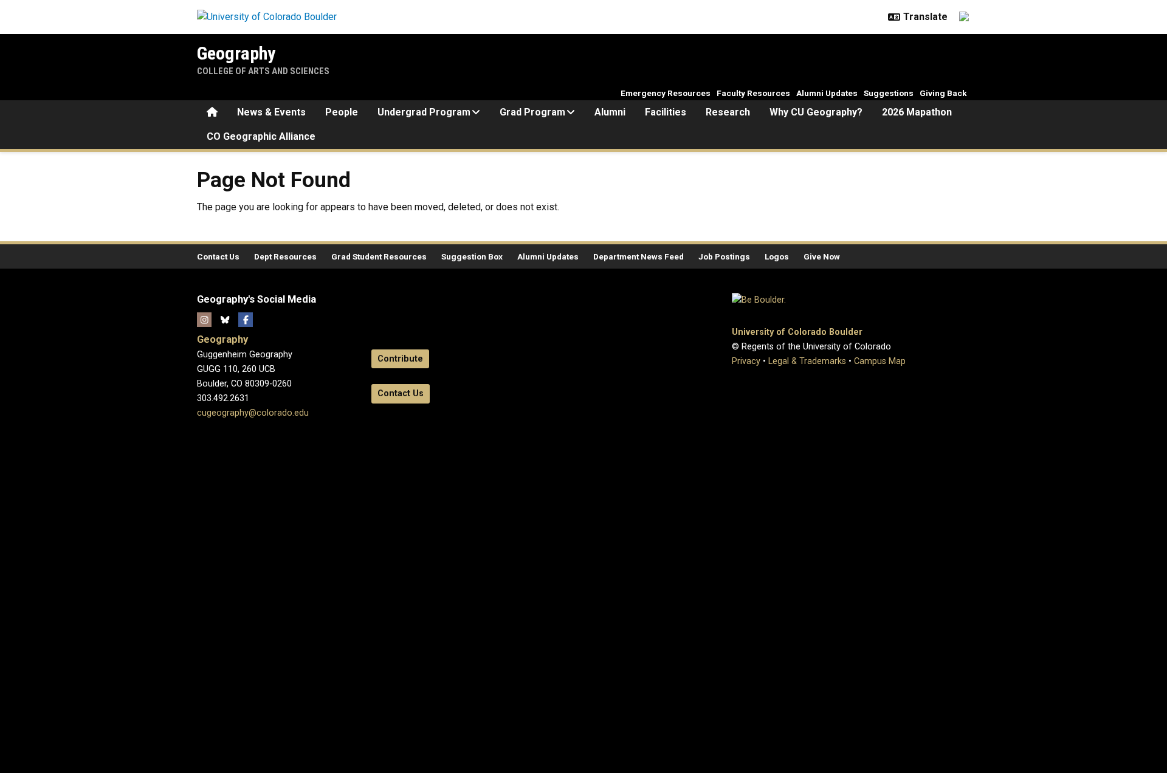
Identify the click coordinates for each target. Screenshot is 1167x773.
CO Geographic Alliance (261, 136)
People (341, 112)
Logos (777, 256)
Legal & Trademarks (807, 361)
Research (728, 112)
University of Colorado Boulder (797, 332)
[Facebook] (245, 319)
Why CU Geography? (815, 112)
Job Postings (724, 256)
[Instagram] (204, 319)
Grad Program (532, 112)
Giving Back (943, 93)
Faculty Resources (753, 93)
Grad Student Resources (379, 256)
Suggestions (889, 93)
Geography (236, 53)
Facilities (665, 112)
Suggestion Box (472, 256)
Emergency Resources (666, 93)
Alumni (609, 112)
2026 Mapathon (917, 112)
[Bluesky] (225, 319)
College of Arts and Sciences (263, 71)
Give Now (822, 256)
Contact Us (218, 256)
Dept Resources (285, 256)
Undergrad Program (423, 112)
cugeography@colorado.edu (253, 413)
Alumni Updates (827, 93)
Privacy (746, 361)
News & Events (271, 112)
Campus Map (880, 361)
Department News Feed (638, 256)
